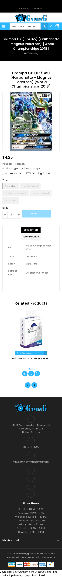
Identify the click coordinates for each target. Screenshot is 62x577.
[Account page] (51, 26)
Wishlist (38, 8)
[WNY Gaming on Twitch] (40, 3)
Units (5, 208)
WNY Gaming (31, 53)
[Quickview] (25, 373)
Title (5, 180)
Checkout (25, 8)
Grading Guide (41, 173)
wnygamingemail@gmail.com (31, 461)
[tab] (31, 230)
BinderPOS (48, 557)
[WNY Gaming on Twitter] (28, 3)
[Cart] (57, 26)
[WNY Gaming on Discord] (34, 3)
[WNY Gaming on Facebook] (22, 3)
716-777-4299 (31, 446)
